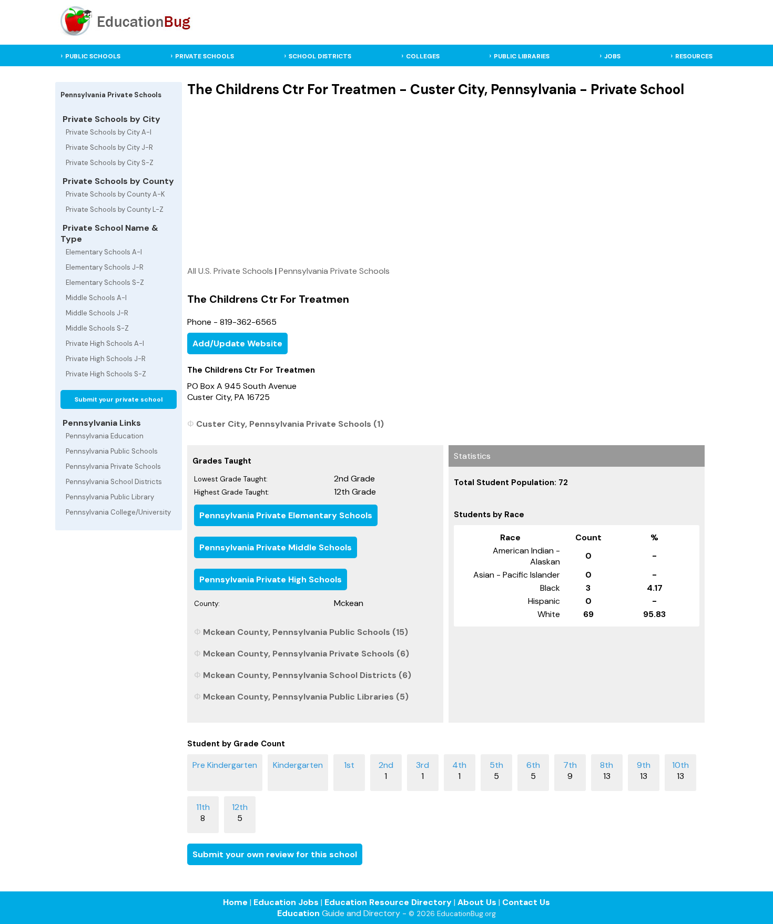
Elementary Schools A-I (104, 252)
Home (235, 902)
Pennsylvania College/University (118, 512)
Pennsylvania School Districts (114, 481)
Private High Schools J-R (106, 358)
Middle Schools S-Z (97, 328)
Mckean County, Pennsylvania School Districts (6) (307, 675)
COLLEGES (423, 56)
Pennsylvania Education (105, 436)
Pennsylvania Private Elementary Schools (285, 515)
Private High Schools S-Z (106, 373)
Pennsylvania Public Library (110, 496)
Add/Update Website (237, 343)
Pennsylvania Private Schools (113, 466)
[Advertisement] (445, 181)
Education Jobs (286, 902)
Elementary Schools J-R (105, 267)
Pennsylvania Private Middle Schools (275, 547)
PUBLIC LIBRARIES (522, 56)
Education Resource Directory (388, 902)
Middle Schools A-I (96, 297)
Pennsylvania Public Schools (112, 451)
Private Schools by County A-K (115, 194)
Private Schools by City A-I (108, 132)
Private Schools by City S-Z (110, 162)
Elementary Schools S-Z (105, 282)
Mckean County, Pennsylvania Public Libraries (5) (306, 696)
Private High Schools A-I (105, 343)
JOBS (612, 56)
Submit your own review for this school (274, 854)
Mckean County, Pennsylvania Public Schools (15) (305, 632)
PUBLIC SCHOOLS (92, 56)
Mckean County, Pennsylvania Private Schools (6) (306, 653)
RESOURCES (694, 56)
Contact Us (526, 902)
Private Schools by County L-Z (115, 209)
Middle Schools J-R (97, 313)
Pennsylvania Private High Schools (270, 579)
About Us (476, 902)
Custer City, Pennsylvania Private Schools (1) (290, 423)
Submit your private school (118, 399)
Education (298, 913)
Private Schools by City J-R (109, 147)
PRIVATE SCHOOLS (204, 56)
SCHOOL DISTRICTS (320, 56)
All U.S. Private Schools (230, 270)
